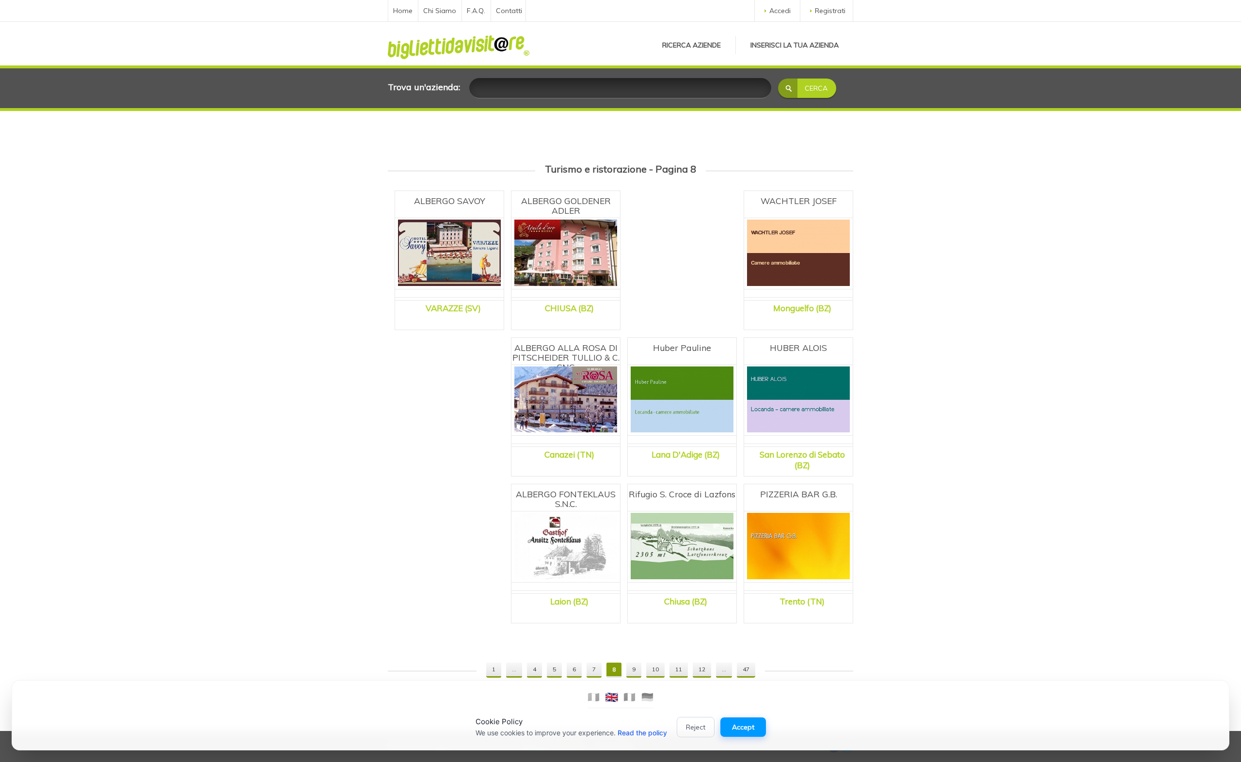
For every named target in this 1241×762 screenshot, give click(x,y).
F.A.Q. (476, 10)
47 (746, 669)
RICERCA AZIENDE (691, 45)
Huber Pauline (682, 347)
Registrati (830, 10)
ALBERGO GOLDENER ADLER (566, 205)
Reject (695, 727)
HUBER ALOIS (798, 347)
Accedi (780, 10)
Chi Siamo (439, 10)
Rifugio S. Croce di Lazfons (682, 494)
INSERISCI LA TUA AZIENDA (794, 45)
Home (403, 10)
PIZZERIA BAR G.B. (798, 494)
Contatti (509, 10)
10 (655, 669)
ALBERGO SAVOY (449, 200)
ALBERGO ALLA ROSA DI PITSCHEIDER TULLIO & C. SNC (566, 357)
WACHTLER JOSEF (799, 200)
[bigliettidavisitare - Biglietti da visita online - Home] (458, 44)
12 (702, 669)
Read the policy (642, 733)
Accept (743, 727)
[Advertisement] (682, 247)
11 (678, 669)
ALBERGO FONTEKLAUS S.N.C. (566, 499)
